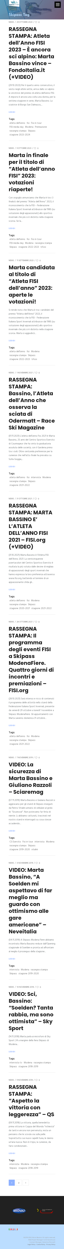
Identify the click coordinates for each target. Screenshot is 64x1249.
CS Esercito (15, 842)
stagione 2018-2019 (28, 1066)
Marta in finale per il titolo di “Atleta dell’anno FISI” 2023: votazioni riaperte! (32, 172)
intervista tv (15, 1063)
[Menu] (58, 5)
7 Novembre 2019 (25, 757)
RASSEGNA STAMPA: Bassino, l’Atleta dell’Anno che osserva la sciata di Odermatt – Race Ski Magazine (32, 403)
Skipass (31, 131)
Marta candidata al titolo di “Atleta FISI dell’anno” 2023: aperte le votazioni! (32, 284)
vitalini (34, 849)
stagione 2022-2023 (28, 247)
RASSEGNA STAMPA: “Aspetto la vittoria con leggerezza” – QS (31, 1100)
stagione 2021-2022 (19, 485)
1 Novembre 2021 (25, 372)
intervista (36, 477)
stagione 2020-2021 (19, 608)
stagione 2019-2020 (19, 849)
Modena (29, 127)
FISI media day (16, 127)
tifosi (43, 247)
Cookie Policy (41, 1244)
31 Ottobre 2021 (24, 498)
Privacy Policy (50, 1244)
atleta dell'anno (17, 123)
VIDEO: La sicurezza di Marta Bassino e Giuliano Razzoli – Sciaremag (31, 778)
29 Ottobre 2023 (24, 22)
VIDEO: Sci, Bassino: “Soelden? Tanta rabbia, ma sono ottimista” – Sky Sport (31, 1011)
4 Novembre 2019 (25, 863)
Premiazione (41, 127)
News (11, 22)
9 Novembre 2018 (25, 1080)
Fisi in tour (36, 123)
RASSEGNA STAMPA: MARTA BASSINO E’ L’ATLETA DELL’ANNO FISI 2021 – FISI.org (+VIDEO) (30, 526)
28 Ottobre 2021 (24, 621)
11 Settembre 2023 (25, 260)
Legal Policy (31, 1244)
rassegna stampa (17, 131)
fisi (28, 123)
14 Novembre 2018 (25, 987)
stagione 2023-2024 (19, 135)
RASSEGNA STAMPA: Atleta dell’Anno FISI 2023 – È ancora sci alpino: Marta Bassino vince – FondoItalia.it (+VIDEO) (31, 53)
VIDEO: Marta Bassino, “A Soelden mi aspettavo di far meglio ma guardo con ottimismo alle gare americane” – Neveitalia (30, 900)
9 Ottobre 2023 (24, 148)
